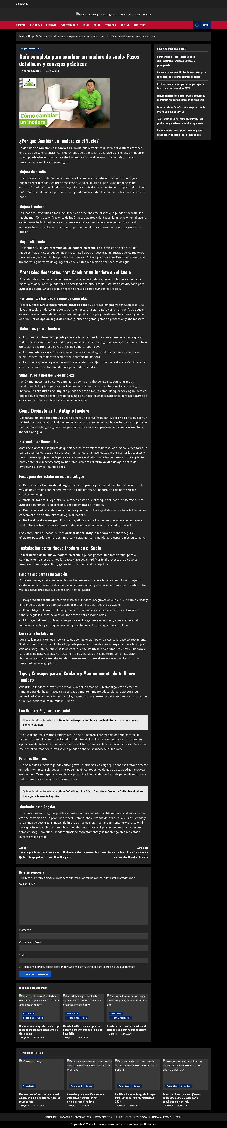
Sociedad (20, 25)
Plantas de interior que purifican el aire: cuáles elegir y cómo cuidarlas (126, 1028)
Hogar (86, 25)
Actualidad (36, 25)
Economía (51, 25)
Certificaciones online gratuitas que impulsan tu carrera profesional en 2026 (135, 1098)
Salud (97, 25)
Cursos (89, 1086)
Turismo (125, 25)
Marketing (139, 25)
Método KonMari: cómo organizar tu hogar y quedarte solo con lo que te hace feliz (83, 1029)
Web (22, 954)
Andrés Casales (31, 71)
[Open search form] (190, 25)
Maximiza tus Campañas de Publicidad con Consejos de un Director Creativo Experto (116, 852)
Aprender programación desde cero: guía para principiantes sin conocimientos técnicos (87, 1098)
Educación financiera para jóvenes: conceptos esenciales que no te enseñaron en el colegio (182, 1098)
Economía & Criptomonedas (75, 1117)
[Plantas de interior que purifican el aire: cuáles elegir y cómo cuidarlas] (127, 1008)
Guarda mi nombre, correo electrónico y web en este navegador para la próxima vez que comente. (79, 966)
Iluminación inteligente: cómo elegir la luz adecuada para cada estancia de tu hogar (39, 1029)
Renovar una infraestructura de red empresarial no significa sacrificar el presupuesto (176, 61)
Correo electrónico (31, 942)
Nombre (25, 930)
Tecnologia (110, 25)
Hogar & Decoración (31, 48)
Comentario (27, 883)
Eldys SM (25, 1037)
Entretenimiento (69, 25)
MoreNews (131, 1124)
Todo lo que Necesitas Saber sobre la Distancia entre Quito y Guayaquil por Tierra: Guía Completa (50, 852)
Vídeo (205, 25)
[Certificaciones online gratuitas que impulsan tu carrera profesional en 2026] (137, 1074)
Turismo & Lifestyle (160, 1117)
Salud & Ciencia (123, 1117)
